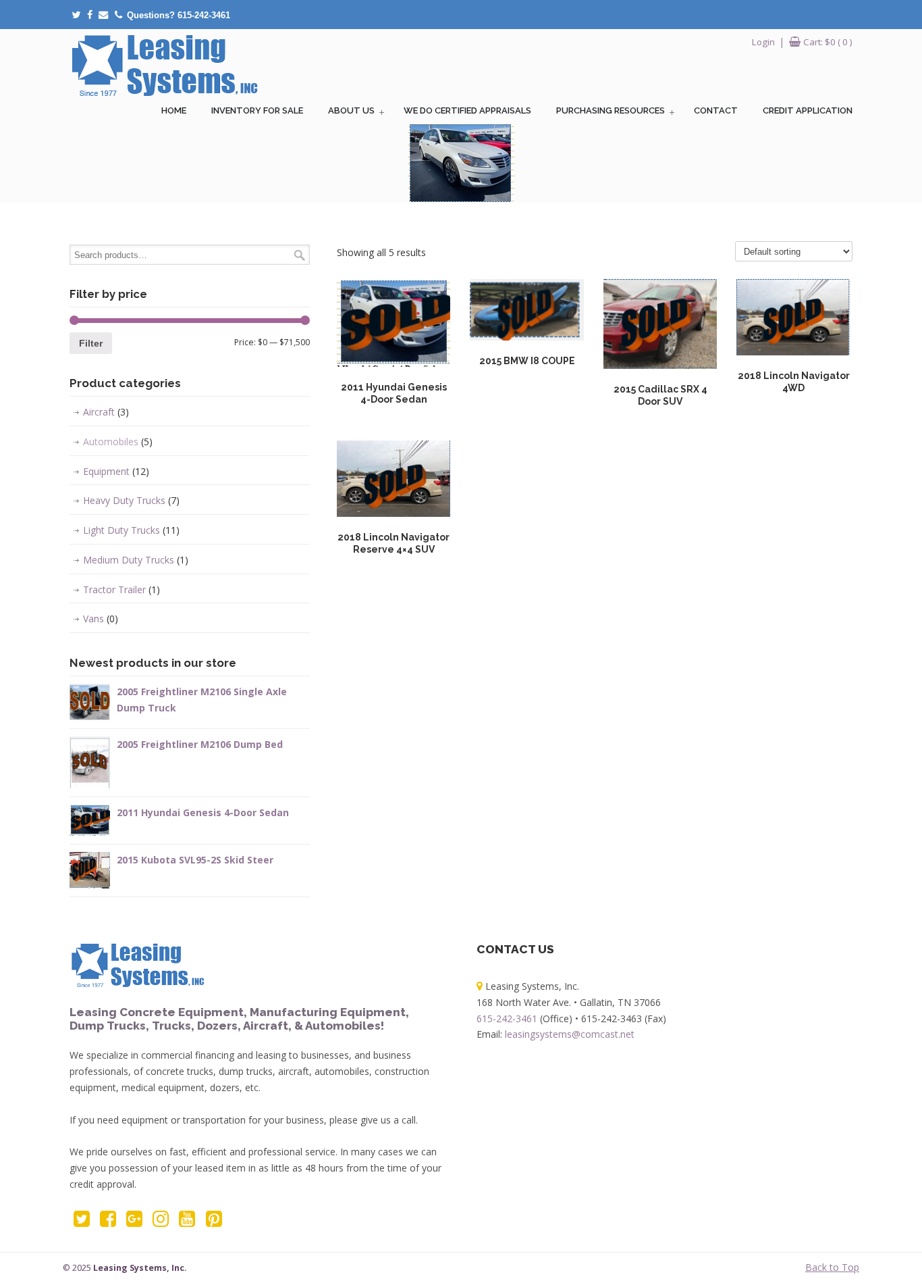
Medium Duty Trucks (135, 559)
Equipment (116, 471)
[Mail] (103, 15)
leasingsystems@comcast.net (569, 1034)
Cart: (827, 42)
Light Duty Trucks (131, 530)
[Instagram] (161, 1221)
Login (763, 42)
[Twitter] (76, 15)
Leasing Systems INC (164, 65)
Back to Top (832, 1267)
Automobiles (118, 441)
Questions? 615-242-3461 (178, 15)
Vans (100, 618)
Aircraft (106, 411)
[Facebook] (89, 15)
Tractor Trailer (121, 589)
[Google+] (134, 1221)
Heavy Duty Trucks (131, 500)
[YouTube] (187, 1221)
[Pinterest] (213, 1221)
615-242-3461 (507, 1018)
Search (300, 255)
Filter (91, 343)
